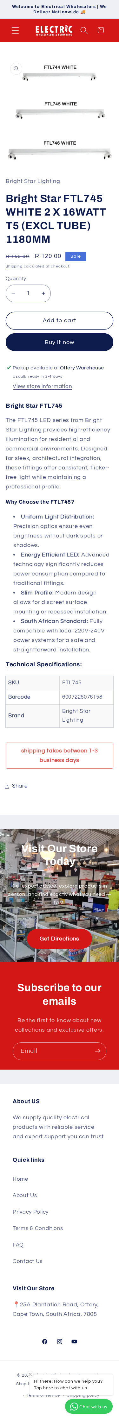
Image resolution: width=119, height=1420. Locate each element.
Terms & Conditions (38, 1228)
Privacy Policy (31, 1212)
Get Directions (59, 939)
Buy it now (60, 342)
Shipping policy (83, 1395)
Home (20, 1179)
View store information (42, 386)
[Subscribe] (97, 1051)
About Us (25, 1195)
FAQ (18, 1245)
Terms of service (43, 1395)
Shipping (14, 266)
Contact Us (28, 1261)
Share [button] (20, 786)
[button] (15, 30)
